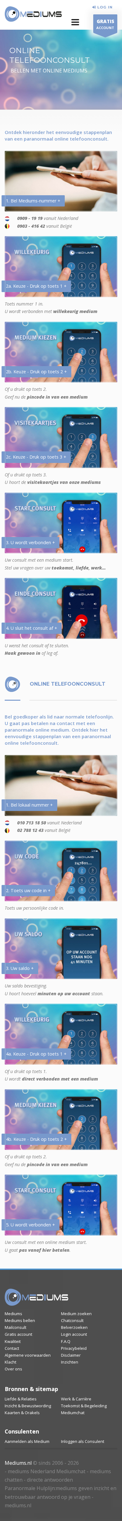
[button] (75, 22)
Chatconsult (72, 1320)
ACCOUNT (105, 24)
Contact (12, 1348)
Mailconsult (15, 1327)
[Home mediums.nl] (37, 1297)
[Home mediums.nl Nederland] (33, 14)
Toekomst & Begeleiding (84, 1406)
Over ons (13, 1369)
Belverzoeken (74, 1327)
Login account (74, 1334)
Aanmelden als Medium (27, 1441)
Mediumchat (72, 1412)
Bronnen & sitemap (31, 1389)
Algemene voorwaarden (28, 1355)
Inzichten (69, 1362)
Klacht (10, 1362)
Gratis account (18, 1334)
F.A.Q (65, 1341)
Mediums (13, 1313)
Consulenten (22, 1431)
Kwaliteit (13, 1341)
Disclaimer (71, 1355)
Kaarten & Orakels (22, 1412)
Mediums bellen (20, 1320)
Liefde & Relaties (21, 1399)
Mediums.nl (18, 1462)
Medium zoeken (76, 1313)
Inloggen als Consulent (82, 1441)
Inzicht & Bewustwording (28, 1406)
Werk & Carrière (76, 1399)
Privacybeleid (74, 1348)
